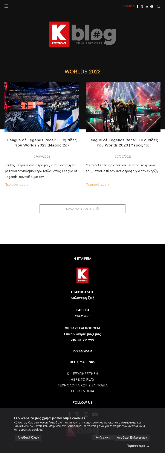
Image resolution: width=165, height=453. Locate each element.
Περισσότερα (136, 446)
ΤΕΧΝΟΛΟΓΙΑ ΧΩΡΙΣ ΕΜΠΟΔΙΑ (83, 385)
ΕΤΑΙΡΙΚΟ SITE (82, 292)
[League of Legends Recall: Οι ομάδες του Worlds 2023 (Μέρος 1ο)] (123, 107)
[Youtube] (151, 6)
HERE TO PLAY (82, 379)
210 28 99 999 (82, 340)
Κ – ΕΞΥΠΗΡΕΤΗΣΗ (82, 373)
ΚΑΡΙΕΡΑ (83, 310)
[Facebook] (137, 6)
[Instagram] (147, 6)
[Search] (158, 6)
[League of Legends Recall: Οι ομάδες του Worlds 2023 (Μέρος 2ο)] (42, 107)
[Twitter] (142, 6)
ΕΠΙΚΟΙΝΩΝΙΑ (82, 391)
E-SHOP (128, 6)
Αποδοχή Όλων (28, 437)
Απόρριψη (103, 437)
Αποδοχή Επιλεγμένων (132, 437)
